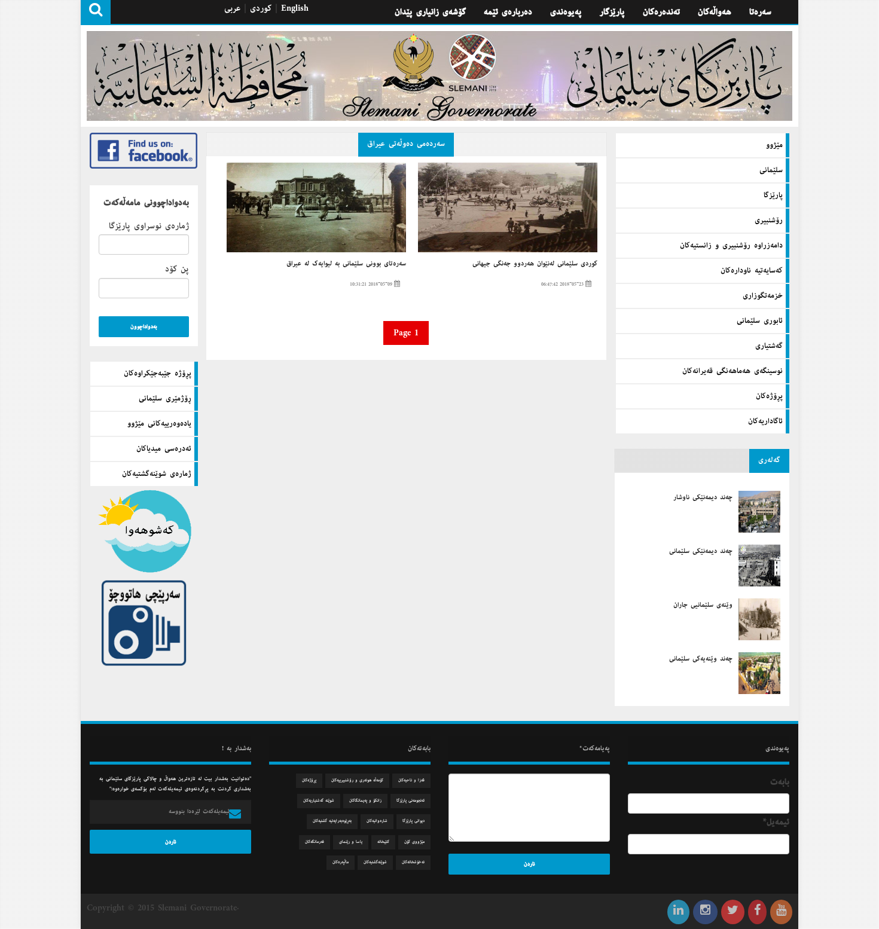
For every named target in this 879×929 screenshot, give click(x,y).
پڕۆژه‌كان (769, 396)
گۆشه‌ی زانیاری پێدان (430, 12)
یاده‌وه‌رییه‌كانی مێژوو (159, 424)
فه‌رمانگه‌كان (314, 842)
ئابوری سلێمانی (760, 321)
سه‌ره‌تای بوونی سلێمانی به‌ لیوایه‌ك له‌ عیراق (346, 263)
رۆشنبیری (769, 221)
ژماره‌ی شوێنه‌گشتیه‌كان (156, 474)
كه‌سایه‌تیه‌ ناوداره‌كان (752, 271)
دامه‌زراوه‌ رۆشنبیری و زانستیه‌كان (731, 246)
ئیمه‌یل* (776, 822)
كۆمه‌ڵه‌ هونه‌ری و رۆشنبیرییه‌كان (357, 780)
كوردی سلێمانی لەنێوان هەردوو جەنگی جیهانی (534, 263)
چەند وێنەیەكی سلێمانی (700, 658)
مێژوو (774, 145)
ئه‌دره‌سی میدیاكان (163, 449)
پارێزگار (612, 12)
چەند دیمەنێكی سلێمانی (700, 551)
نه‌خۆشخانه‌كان (413, 862)
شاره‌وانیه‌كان (377, 821)
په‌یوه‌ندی (566, 12)
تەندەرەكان (661, 12)
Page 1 (406, 333)
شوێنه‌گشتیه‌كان (375, 862)
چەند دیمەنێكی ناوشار (702, 497)
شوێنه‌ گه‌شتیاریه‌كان (318, 800)
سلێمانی (771, 170)
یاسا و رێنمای (350, 842)
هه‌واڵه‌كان (714, 12)
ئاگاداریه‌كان (765, 421)
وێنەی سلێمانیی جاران (702, 605)
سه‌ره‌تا (760, 12)
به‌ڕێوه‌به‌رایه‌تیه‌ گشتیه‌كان (332, 821)
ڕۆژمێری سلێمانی (165, 399)
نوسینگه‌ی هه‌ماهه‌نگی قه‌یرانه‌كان (732, 371)
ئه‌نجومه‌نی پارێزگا (410, 800)
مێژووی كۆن (414, 842)
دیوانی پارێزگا (413, 821)
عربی (232, 8)
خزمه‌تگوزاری (763, 296)
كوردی (260, 8)
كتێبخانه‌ (383, 842)
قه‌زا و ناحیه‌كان (411, 780)
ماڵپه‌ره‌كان (340, 862)
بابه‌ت (779, 782)
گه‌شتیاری (769, 346)
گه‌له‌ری (769, 460)
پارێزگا (773, 195)
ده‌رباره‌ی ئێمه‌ (508, 12)
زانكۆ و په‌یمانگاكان (365, 800)
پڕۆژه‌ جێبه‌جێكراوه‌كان (157, 374)
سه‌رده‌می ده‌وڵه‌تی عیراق (406, 144)
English (295, 8)
